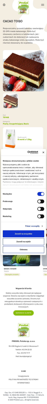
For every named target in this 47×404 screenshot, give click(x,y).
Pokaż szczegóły (32, 226)
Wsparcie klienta (23, 313)
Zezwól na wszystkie (23, 234)
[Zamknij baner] (43, 152)
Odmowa (23, 249)
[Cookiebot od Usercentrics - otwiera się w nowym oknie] (28, 152)
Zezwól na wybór (23, 242)
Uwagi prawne (23, 376)
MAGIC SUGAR (10, 269)
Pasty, (6, 124)
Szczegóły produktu (12, 274)
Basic (26, 124)
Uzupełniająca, (16, 124)
